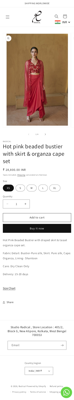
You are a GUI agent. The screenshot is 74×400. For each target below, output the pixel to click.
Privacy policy (19, 392)
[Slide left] (28, 134)
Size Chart (9, 288)
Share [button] (10, 302)
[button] (7, 17)
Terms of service (38, 392)
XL (54, 188)
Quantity (7, 196)
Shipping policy (57, 392)
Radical (22, 386)
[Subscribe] (62, 345)
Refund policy (56, 386)
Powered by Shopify (36, 386)
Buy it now (37, 228)
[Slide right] (45, 134)
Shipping (21, 175)
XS (8, 188)
